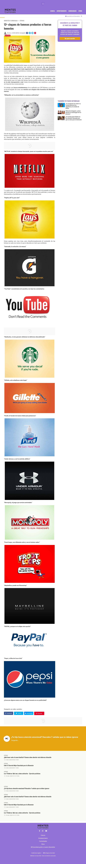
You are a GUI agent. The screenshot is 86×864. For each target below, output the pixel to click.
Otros (80, 11)
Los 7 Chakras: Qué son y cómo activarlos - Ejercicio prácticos (22, 773)
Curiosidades (72, 11)
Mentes (9, 33)
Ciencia (52, 11)
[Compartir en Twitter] (30, 33)
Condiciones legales (36, 853)
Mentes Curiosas (10, 21)
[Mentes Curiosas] (39, 831)
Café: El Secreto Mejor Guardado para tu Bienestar (19, 765)
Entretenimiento (61, 11)
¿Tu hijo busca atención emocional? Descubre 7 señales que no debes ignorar (26, 788)
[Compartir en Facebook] (27, 33)
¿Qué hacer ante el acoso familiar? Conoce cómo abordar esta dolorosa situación (27, 757)
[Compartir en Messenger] (32, 33)
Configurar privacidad (49, 853)
